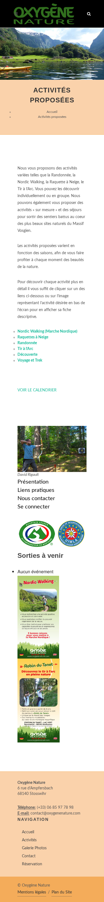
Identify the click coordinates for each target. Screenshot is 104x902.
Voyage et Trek (29, 360)
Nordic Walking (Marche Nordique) (47, 331)
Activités (29, 840)
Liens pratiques (35, 490)
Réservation (32, 864)
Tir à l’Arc (25, 349)
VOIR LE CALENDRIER (37, 390)
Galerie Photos (34, 848)
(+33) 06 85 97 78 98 (55, 808)
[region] (52, 54)
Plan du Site (62, 892)
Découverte (27, 355)
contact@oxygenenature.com (55, 813)
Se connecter (33, 507)
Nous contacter (36, 498)
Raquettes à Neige (32, 337)
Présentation (33, 482)
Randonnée (27, 343)
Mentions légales (31, 892)
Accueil (52, 111)
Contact (28, 856)
